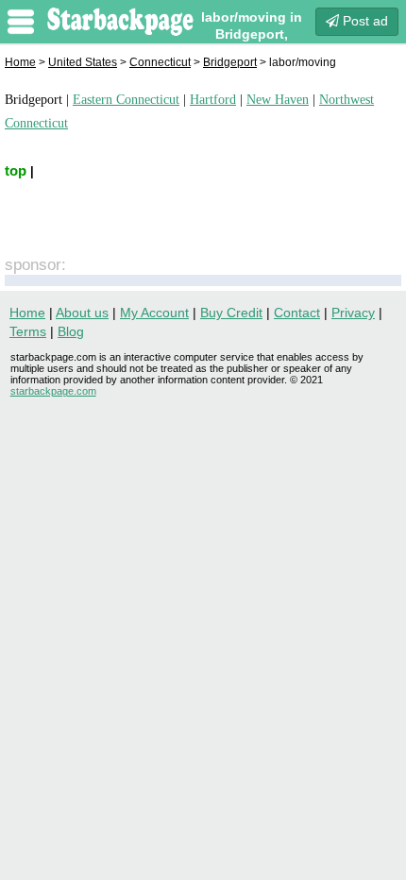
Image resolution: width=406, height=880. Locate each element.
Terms (27, 331)
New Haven (277, 100)
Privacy (353, 312)
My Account (154, 312)
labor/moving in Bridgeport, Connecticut (251, 34)
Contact (297, 312)
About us (82, 312)
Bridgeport (230, 62)
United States (82, 62)
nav (21, 21)
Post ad (363, 20)
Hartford (213, 100)
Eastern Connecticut (126, 100)
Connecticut (160, 62)
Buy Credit (231, 312)
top (15, 170)
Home (20, 62)
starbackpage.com (53, 391)
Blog (71, 331)
